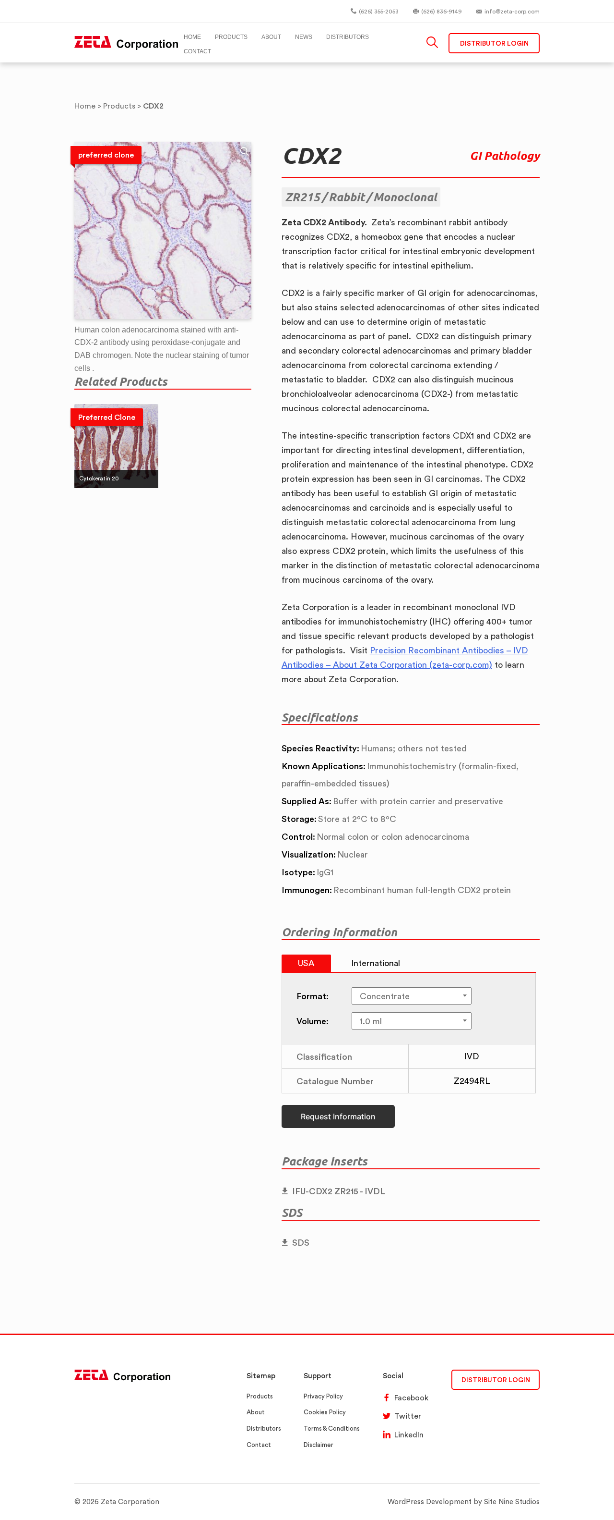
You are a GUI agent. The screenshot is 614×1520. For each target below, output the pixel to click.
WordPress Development (430, 1501)
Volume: (312, 1021)
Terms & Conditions (332, 1428)
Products (260, 1396)
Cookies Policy (325, 1412)
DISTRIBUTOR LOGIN (495, 1379)
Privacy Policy (323, 1396)
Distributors (264, 1428)
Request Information (338, 1116)
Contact (259, 1444)
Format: (312, 996)
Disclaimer (318, 1444)
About (256, 1412)
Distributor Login (494, 43)
